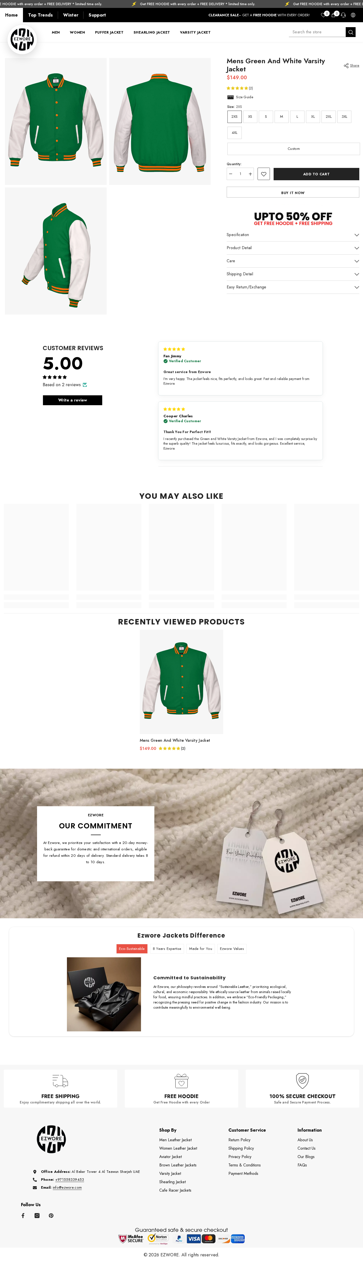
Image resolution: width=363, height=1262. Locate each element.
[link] (36, 597)
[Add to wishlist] (264, 174)
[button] (238, 88)
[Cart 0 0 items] (333, 15)
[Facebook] (23, 1215)
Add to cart (316, 174)
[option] (181, 690)
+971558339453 (69, 1179)
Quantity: (234, 164)
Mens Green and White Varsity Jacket (175, 740)
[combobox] (317, 32)
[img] (174, 349)
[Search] (322, 32)
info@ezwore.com (67, 1187)
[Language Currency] (353, 15)
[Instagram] (37, 1215)
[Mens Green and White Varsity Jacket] (181, 682)
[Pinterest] (51, 1215)
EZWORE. (171, 1255)
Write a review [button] (72, 400)
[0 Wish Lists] (323, 15)
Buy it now (293, 193)
